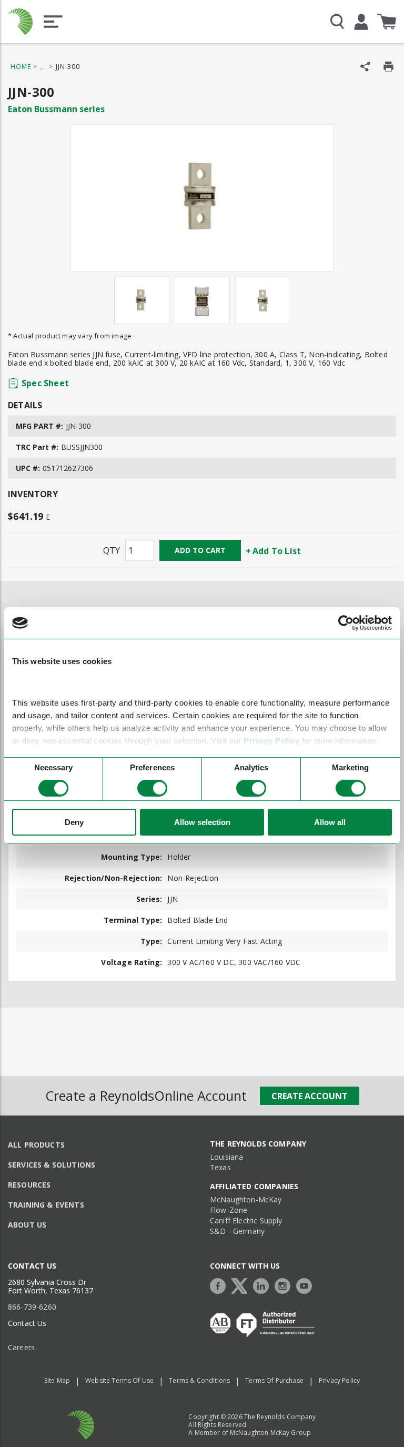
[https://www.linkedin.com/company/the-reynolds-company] (263, 1284)
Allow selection (202, 822)
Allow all (330, 822)
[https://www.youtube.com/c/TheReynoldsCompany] (306, 1284)
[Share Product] (365, 67)
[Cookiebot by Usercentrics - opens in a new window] (346, 623)
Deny (74, 822)
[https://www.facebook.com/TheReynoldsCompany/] (220, 1284)
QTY (111, 550)
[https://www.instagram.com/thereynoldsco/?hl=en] (285, 1284)
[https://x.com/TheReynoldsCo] (241, 1284)
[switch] (152, 788)
